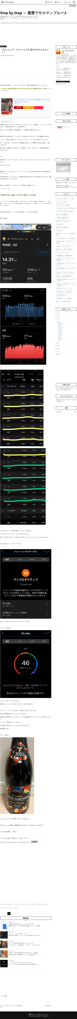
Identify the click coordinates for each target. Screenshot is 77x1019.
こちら (60, 389)
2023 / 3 (60, 337)
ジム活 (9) (65, 208)
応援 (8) (58, 246)
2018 (58, 354)
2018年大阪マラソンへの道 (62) (64, 298)
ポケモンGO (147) (68, 211)
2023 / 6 (60, 332)
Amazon (29, 107)
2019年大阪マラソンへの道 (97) (64, 292)
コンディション (10, 55)
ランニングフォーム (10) (62, 252)
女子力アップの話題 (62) (62, 227)
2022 (58, 342)
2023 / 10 (60, 326)
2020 (58, 348)
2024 (58, 319)
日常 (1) (58, 214)
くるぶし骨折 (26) (71, 238)
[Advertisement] (38, 33)
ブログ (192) (59, 211)
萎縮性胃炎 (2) (69, 255)
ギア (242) (58, 208)
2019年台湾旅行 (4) (61, 295)
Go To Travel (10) (60, 238)
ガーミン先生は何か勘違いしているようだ (21, 943)
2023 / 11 (60, 324)
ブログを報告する (44, 1016)
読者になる (72, 5)
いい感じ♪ (48, 1005)
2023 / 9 (60, 327)
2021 (58, 345)
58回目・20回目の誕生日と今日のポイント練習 (22, 953)
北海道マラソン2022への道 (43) (64, 249)
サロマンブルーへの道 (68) (62, 205)
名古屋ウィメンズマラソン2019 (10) (65, 273)
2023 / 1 (60, 340)
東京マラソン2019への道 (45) (63, 301)
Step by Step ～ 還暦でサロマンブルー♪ (33, 12)
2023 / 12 (60, 323)
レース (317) (71, 198)
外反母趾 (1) (65, 214)
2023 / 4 (60, 335)
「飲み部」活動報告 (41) (62, 217)
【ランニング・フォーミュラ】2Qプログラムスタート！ (25, 50)
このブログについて (60, 83)
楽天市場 (19, 107)
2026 (58, 313)
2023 (58, 321)
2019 (58, 351)
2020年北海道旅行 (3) (67, 276)
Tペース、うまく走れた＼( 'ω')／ (18, 933)
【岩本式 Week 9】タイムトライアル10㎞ (21, 924)
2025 (58, 316)
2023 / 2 (60, 338)
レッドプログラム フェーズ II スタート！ (20, 962)
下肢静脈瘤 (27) (60, 255)
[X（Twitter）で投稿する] (8, 913)
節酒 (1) (58, 276)
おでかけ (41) (59, 224)
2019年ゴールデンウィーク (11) (64, 288)
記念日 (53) (72, 208)
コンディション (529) (61, 202)
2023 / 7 (60, 330)
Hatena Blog (37, 1016)
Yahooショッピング (38, 107)
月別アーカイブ (66, 309)
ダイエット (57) (65, 246)
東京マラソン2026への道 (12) (63, 221)
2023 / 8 (60, 329)
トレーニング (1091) (61, 198)
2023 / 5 (60, 334)
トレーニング (3, 55)
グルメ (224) (59, 230)
